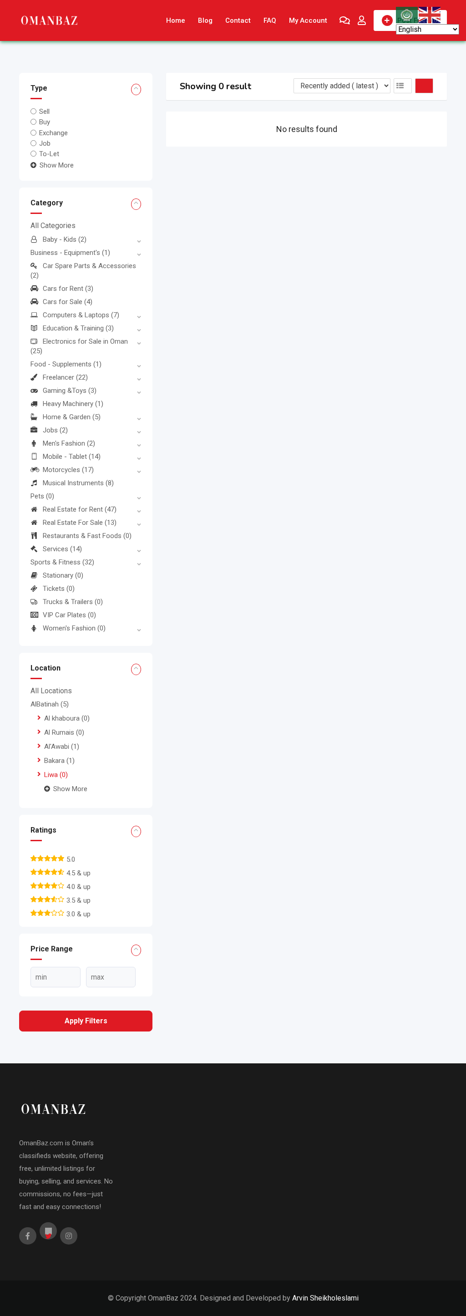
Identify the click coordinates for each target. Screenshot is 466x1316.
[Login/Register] (362, 20)
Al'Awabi (61, 746)
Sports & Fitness (62, 562)
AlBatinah (49, 704)
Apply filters (86, 1020)
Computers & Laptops (81, 315)
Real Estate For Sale (79, 522)
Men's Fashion (69, 443)
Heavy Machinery (73, 404)
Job (45, 143)
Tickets (59, 588)
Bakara (59, 761)
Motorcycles (68, 470)
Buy (44, 122)
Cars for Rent (68, 289)
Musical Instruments (78, 483)
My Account (308, 20)
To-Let (49, 154)
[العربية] (407, 14)
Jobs (55, 430)
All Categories (53, 225)
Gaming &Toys (69, 390)
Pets (42, 496)
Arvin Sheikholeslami (325, 1298)
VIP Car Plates (69, 615)
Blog (205, 20)
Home (175, 20)
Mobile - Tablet (72, 456)
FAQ (269, 20)
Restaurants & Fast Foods (87, 536)
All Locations (51, 690)
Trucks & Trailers (73, 602)
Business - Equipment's (70, 253)
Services (62, 549)
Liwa (56, 775)
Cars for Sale (67, 302)
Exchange (53, 132)
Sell (44, 111)
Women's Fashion (74, 628)
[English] (430, 14)
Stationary (63, 575)
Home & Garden (72, 417)
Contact (238, 20)
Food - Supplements (65, 364)
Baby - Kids (64, 239)
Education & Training (78, 328)
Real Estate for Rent (79, 509)
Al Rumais (64, 732)
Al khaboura (67, 718)
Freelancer (65, 377)
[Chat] (344, 20)
